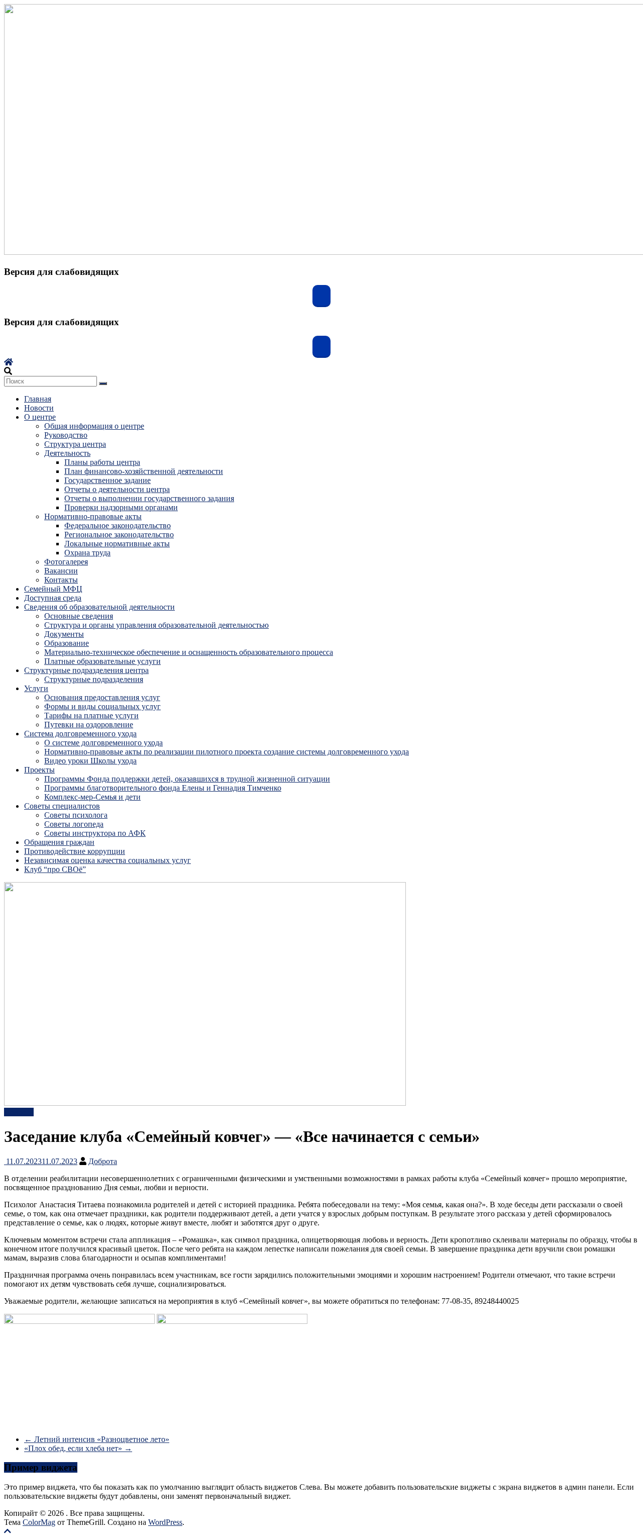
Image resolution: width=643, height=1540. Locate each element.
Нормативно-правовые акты (93, 516)
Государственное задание (107, 480)
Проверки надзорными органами (121, 507)
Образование (66, 643)
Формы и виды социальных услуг (102, 706)
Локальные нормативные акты (117, 543)
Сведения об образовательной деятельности (99, 607)
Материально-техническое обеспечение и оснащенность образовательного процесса (188, 652)
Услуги (36, 688)
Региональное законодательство (119, 534)
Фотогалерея (66, 561)
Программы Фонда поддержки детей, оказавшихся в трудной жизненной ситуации (187, 779)
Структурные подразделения (93, 679)
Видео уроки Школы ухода (90, 760)
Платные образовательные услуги (102, 661)
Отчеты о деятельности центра (117, 489)
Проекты (39, 769)
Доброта (102, 1161)
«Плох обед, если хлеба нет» (78, 1448)
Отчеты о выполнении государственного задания (149, 498)
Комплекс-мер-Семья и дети (92, 797)
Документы (64, 634)
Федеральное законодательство (117, 525)
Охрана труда (87, 552)
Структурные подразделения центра (86, 670)
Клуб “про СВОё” (55, 869)
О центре (40, 417)
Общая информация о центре (94, 426)
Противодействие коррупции (74, 851)
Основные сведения (78, 616)
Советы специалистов (62, 806)
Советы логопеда (73, 824)
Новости (39, 408)
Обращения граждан (59, 842)
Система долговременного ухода (80, 733)
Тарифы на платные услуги (91, 715)
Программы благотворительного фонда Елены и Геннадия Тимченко (162, 788)
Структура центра (75, 444)
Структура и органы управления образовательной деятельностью (156, 625)
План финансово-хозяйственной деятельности (143, 471)
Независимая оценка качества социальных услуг (107, 860)
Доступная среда (52, 598)
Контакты (61, 579)
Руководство (65, 435)
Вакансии (61, 570)
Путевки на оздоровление (88, 724)
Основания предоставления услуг (102, 697)
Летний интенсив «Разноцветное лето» (96, 1439)
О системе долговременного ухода (103, 742)
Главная (37, 399)
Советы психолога (76, 815)
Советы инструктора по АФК (95, 833)
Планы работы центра (102, 462)
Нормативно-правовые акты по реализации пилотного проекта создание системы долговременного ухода (226, 751)
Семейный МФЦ (53, 589)
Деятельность (67, 453)
